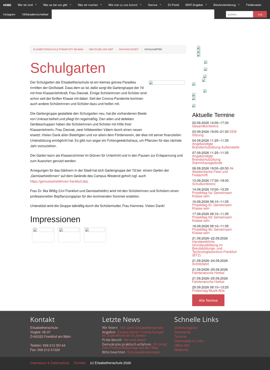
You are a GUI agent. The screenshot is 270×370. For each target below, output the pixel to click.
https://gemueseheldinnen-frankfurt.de (58, 181)
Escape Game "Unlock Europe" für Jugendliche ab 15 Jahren (133, 334)
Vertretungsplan (186, 327)
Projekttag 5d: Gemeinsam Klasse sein (212, 219)
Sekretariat (182, 332)
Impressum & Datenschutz (49, 362)
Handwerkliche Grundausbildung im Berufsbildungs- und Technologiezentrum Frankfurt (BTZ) (214, 248)
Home (7, 5)
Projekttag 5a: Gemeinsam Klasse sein (212, 194)
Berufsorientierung (224, 5)
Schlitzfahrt (200, 263)
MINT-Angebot (194, 5)
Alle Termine (208, 300)
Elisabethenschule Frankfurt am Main (58, 49)
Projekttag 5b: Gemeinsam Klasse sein (212, 231)
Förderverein (253, 5)
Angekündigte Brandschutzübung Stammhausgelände (207, 159)
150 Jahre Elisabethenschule (141, 327)
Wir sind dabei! (135, 339)
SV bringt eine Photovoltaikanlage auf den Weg (134, 346)
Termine (180, 336)
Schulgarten (153, 49)
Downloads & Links (188, 340)
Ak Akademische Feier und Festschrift (213, 171)
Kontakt (79, 362)
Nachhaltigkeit (129, 49)
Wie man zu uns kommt (123, 5)
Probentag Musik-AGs (208, 290)
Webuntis (181, 349)
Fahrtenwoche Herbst (208, 272)
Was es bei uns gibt (55, 5)
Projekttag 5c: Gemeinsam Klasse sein (212, 206)
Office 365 (181, 345)
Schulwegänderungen (143, 352)
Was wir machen (88, 5)
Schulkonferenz (204, 183)
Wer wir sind (25, 5)
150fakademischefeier (35, 14)
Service (152, 5)
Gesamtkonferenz (205, 126)
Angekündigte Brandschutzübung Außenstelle (215, 145)
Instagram (9, 14)
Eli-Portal (173, 5)
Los (260, 14)
